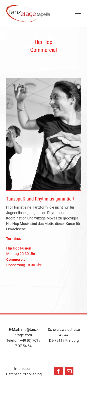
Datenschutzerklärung (23, 374)
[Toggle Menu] (78, 13)
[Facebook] (58, 371)
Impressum (23, 368)
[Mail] (69, 371)
